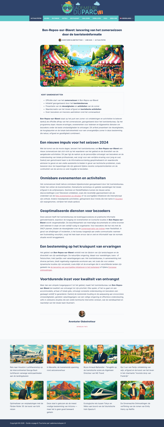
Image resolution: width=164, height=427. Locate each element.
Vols (105, 18)
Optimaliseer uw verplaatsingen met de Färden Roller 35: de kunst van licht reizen (26, 406)
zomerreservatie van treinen (93, 228)
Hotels (64, 18)
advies (46, 18)
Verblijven (96, 18)
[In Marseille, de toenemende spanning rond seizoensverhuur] (63, 354)
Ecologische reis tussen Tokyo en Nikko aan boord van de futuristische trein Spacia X (99, 406)
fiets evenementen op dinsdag (68, 196)
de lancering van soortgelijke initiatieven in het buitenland (75, 267)
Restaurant (74, 18)
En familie (55, 18)
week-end (113, 18)
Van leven (86, 18)
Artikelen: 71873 (82, 326)
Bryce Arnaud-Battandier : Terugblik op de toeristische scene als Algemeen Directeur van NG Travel (100, 370)
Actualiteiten (36, 18)
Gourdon (119, 199)
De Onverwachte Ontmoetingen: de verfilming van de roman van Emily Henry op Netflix (135, 406)
